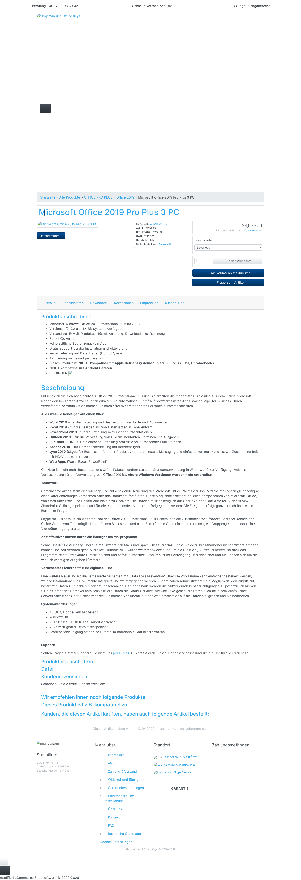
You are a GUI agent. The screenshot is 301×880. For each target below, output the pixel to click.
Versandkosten (253, 230)
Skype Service (181, 772)
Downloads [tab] (99, 303)
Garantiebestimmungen (125, 788)
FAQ (110, 825)
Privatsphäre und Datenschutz (118, 798)
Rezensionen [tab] (124, 303)
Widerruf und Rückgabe (125, 779)
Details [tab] (49, 303)
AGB (110, 763)
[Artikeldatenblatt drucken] (42, 212)
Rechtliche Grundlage (123, 833)
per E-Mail (121, 653)
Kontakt (113, 817)
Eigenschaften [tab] (73, 303)
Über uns (114, 809)
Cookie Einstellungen (115, 842)
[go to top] (4, 862)
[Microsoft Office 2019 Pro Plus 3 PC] (67, 224)
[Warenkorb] (246, 20)
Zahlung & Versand (121, 771)
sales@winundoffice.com (178, 764)
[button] (222, 20)
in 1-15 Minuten (159, 224)
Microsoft (165, 244)
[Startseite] (211, 20)
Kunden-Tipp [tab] (174, 303)
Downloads (203, 240)
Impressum (115, 755)
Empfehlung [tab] (149, 303)
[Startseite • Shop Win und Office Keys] (73, 19)
